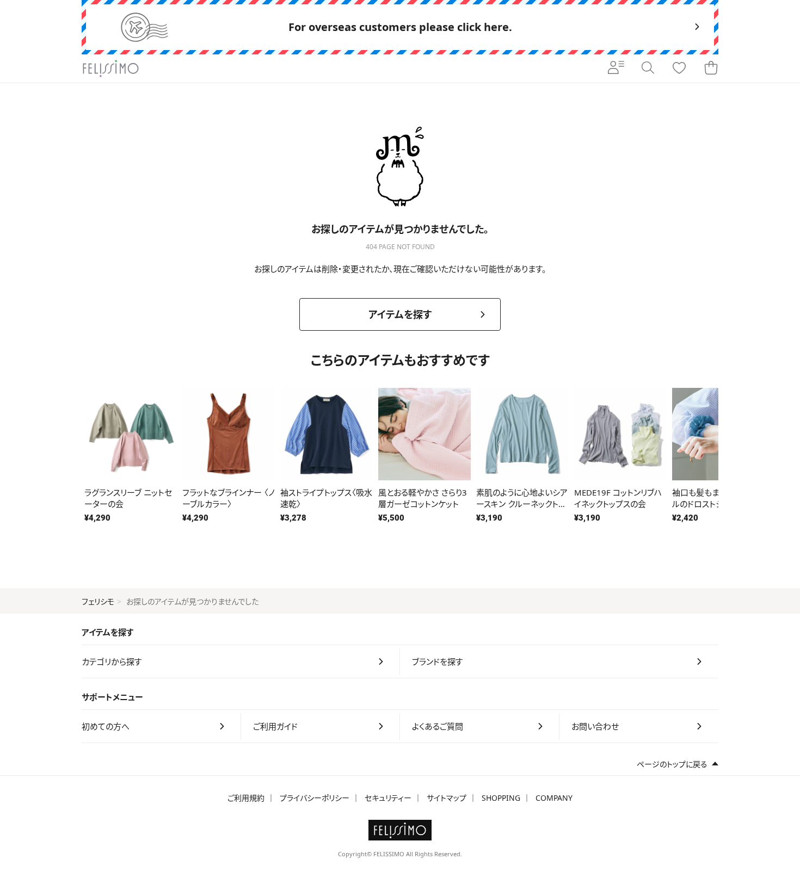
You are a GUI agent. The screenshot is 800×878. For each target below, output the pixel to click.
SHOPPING (501, 798)
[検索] (647, 68)
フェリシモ (98, 601)
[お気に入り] (679, 68)
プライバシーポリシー (314, 798)
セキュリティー (388, 798)
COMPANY (554, 798)
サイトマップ (446, 798)
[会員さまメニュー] (616, 68)
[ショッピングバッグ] (711, 68)
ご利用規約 (245, 798)
